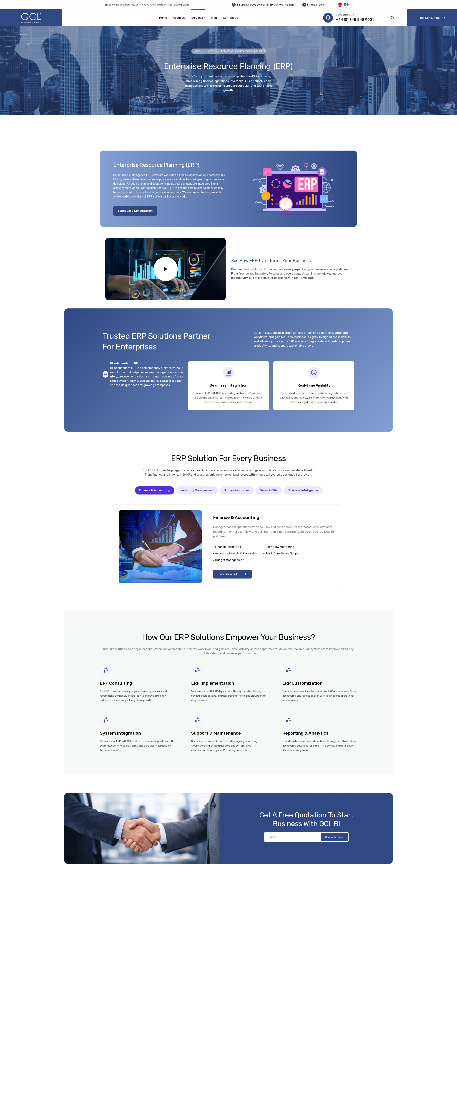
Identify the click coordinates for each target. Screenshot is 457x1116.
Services (212, 51)
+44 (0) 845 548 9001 (355, 19)
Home (198, 51)
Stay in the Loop (334, 837)
